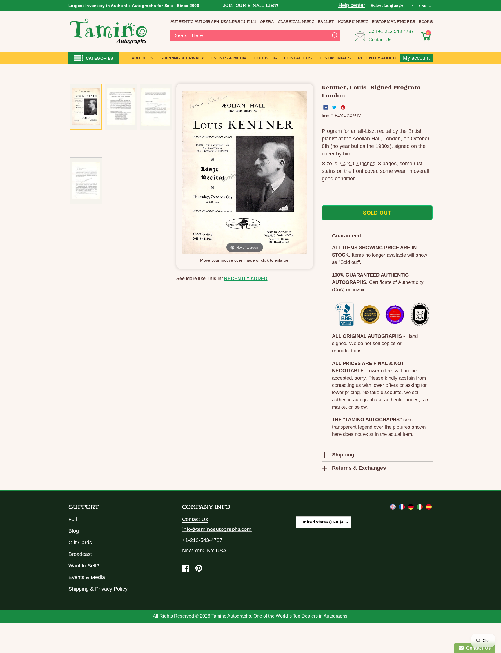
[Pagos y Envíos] (429, 508)
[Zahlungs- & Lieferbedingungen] (411, 508)
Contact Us (380, 39)
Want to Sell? (83, 566)
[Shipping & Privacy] (393, 508)
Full (72, 519)
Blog (73, 531)
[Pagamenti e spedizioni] (420, 508)
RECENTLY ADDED (246, 278)
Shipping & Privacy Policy (98, 589)
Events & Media (86, 577)
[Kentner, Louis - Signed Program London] (86, 107)
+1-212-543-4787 (396, 31)
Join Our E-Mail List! (250, 6)
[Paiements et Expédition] (402, 508)
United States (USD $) (322, 522)
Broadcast (80, 554)
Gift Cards (80, 542)
